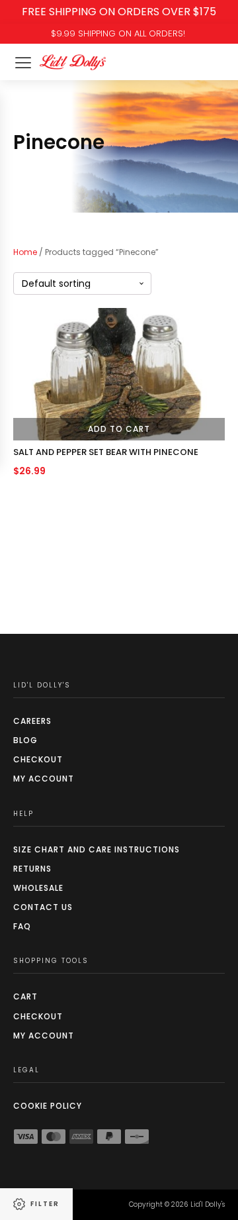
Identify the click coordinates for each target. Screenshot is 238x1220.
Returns (32, 868)
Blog (25, 740)
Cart (25, 996)
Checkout (38, 759)
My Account (43, 778)
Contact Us (43, 907)
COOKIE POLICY (47, 1105)
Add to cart (119, 428)
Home (25, 252)
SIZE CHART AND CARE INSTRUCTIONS (96, 849)
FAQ (22, 926)
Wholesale (38, 887)
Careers (32, 721)
